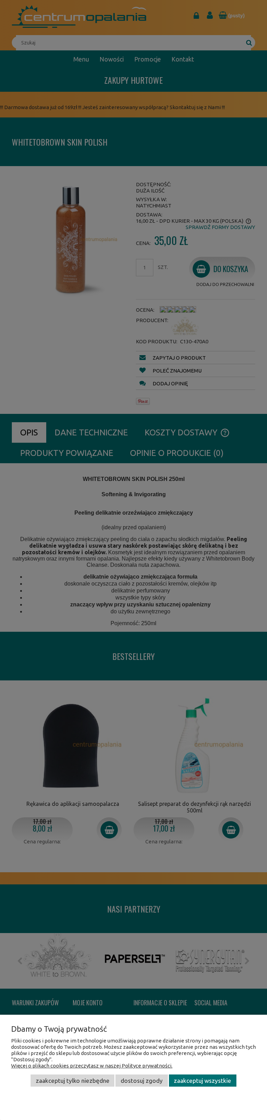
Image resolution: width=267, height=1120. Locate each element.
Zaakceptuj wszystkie (202, 1080)
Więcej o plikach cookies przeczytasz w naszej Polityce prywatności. (91, 1066)
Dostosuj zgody (142, 1080)
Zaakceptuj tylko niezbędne (73, 1080)
